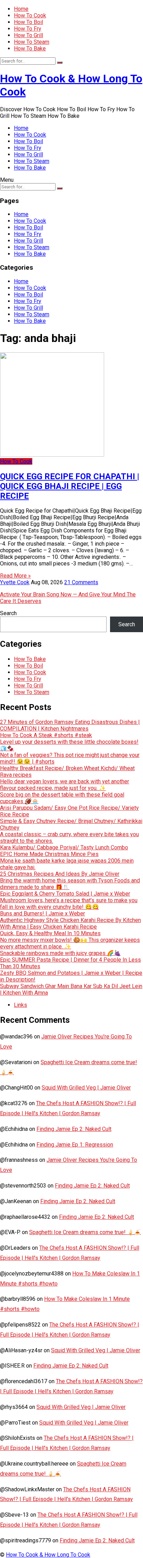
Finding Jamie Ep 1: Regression (74, 1144)
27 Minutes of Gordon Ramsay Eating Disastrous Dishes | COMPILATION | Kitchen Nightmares (70, 725)
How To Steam (31, 42)
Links (20, 1005)
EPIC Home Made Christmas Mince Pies (49, 854)
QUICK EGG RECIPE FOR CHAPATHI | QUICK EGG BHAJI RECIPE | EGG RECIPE (69, 486)
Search (8, 613)
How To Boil (28, 22)
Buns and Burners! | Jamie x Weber (42, 913)
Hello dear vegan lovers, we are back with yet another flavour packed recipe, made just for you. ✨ (64, 784)
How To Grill (28, 35)
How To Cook (30, 15)
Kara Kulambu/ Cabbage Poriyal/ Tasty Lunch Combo (64, 847)
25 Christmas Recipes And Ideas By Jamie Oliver (59, 874)
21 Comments (81, 582)
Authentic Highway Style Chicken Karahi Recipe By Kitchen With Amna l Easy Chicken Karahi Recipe (70, 923)
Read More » (15, 575)
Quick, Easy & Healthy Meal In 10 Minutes (50, 933)
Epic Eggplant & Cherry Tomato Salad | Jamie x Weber (65, 893)
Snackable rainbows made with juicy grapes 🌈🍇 (60, 953)
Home (21, 9)
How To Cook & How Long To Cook (48, 1554)
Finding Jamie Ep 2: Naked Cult (73, 1129)
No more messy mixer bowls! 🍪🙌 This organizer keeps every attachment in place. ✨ (70, 943)
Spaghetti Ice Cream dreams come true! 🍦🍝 (85, 1232)
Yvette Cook (15, 582)
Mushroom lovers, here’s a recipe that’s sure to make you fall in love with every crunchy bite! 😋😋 (68, 903)
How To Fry (27, 28)
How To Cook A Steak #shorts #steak (46, 735)
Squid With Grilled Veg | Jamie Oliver (86, 1087)
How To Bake (30, 48)
